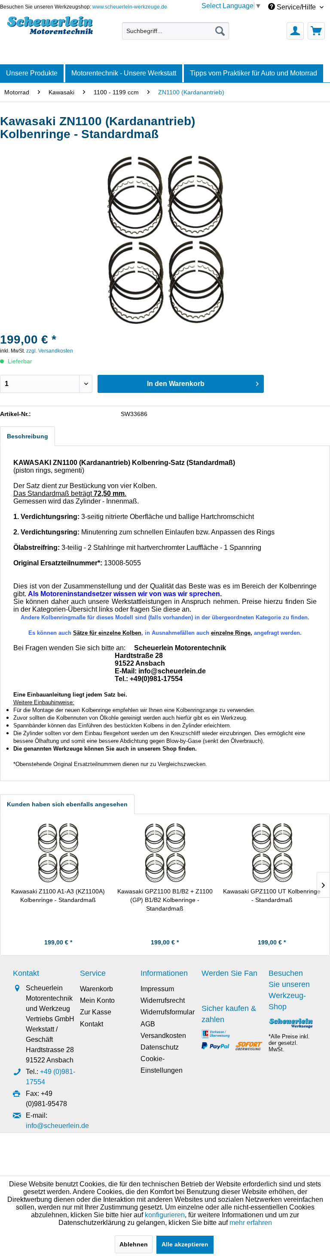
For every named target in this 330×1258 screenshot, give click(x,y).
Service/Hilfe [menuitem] (296, 7)
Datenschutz (160, 1047)
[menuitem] (175, 30)
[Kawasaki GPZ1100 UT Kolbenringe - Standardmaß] (272, 853)
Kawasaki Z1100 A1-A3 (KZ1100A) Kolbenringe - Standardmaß (58, 895)
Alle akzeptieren (185, 1244)
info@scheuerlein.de (57, 1125)
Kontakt (91, 1024)
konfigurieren (165, 1215)
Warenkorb (96, 989)
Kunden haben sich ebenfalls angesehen (67, 804)
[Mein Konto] (295, 30)
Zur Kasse (95, 1012)
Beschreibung (27, 436)
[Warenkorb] (316, 30)
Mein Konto (97, 1000)
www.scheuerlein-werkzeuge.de (129, 7)
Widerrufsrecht (163, 1000)
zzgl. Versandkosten (49, 351)
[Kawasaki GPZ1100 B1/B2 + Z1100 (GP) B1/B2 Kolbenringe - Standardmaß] (165, 853)
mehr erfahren (250, 1222)
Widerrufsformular (168, 1012)
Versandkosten (163, 1035)
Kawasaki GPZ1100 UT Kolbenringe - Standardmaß (272, 895)
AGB (148, 1024)
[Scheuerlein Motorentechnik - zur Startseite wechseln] (49, 29)
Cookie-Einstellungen (162, 1064)
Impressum (157, 989)
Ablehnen (133, 1244)
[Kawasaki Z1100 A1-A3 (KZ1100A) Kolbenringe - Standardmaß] (58, 853)
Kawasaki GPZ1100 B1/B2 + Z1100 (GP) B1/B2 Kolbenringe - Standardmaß (165, 900)
